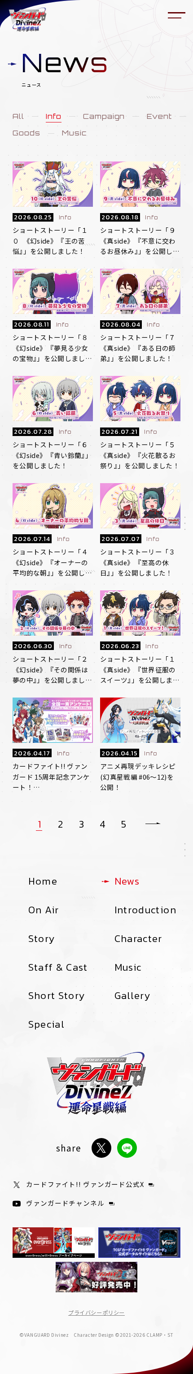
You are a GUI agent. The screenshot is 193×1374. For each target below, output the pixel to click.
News (127, 881)
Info (53, 117)
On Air (43, 910)
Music (74, 133)
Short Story (56, 995)
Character (138, 938)
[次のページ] (153, 824)
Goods (26, 133)
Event (159, 117)
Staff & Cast (58, 967)
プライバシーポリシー (96, 1313)
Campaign (104, 117)
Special (46, 1024)
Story (41, 938)
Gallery (132, 995)
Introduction (145, 910)
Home (42, 881)
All (18, 117)
